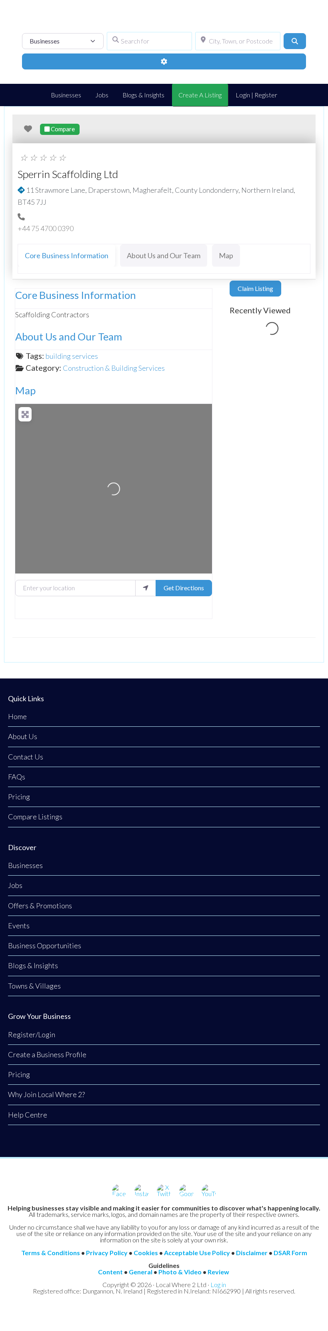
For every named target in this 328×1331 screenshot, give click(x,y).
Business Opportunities (44, 945)
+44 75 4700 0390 (46, 228)
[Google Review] (186, 1191)
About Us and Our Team (68, 336)
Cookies (146, 1252)
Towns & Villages (34, 985)
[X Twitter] (164, 1191)
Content (110, 1272)
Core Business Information (75, 295)
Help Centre (27, 1114)
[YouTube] (209, 1191)
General (140, 1272)
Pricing (19, 796)
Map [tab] (226, 255)
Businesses (25, 865)
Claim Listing (255, 288)
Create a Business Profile (47, 1054)
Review (218, 1272)
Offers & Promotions (40, 905)
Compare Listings (35, 816)
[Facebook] (119, 1191)
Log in (218, 1284)
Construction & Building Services (114, 368)
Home (17, 716)
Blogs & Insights (33, 965)
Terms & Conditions (50, 1252)
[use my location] (145, 588)
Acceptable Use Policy (197, 1252)
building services (72, 356)
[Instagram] (141, 1191)
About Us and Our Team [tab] (163, 255)
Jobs (15, 885)
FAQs (16, 776)
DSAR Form (290, 1252)
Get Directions (184, 587)
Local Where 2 (164, 20)
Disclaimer (252, 1252)
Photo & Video (180, 1272)
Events (19, 925)
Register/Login (31, 1034)
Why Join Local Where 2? (46, 1094)
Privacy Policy (107, 1252)
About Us (22, 736)
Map (25, 390)
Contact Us (25, 756)
